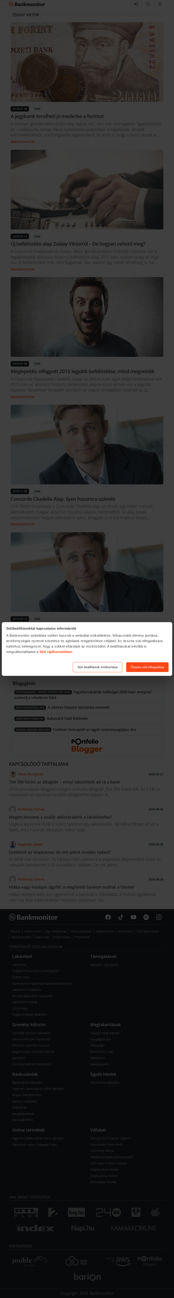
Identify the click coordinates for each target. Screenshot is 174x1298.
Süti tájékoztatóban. (56, 652)
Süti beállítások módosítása (97, 667)
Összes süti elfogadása (147, 667)
